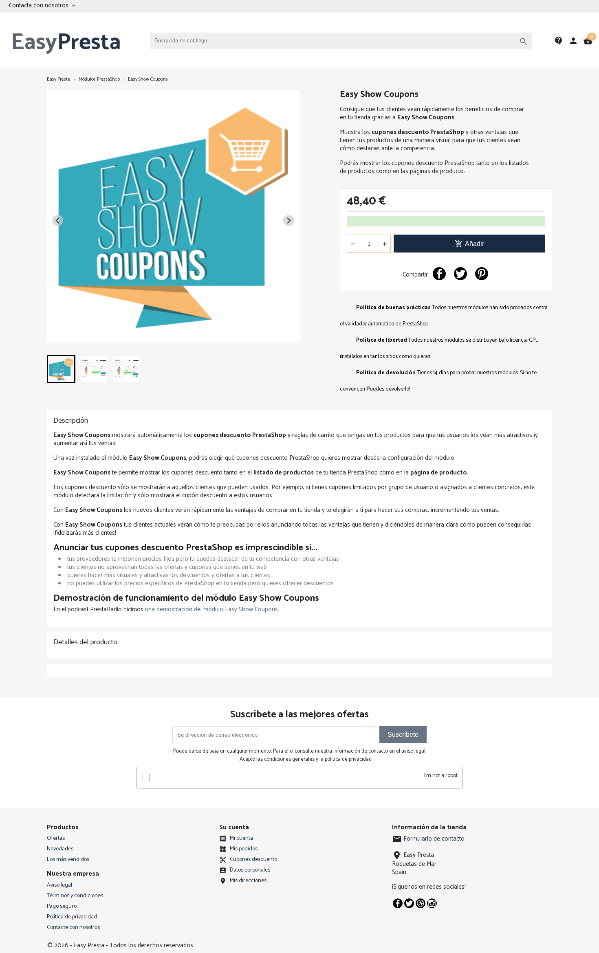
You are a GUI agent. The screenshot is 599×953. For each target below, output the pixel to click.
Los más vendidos (68, 859)
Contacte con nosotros (73, 927)
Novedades (60, 849)
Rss (420, 903)
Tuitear (460, 274)
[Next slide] (288, 220)
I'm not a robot (441, 776)
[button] (61, 369)
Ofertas (56, 838)
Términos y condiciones (75, 895)
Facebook (398, 903)
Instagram (432, 903)
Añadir (469, 243)
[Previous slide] (57, 220)
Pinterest (481, 274)
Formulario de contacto (428, 839)
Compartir (439, 274)
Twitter (409, 903)
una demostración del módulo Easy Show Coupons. (212, 609)
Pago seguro (62, 906)
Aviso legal (59, 885)
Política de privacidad (72, 917)
